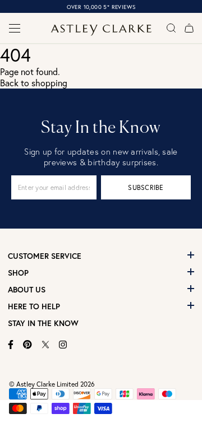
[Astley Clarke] (101, 30)
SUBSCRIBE (145, 187)
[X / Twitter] (45, 344)
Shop (18, 273)
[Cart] (189, 28)
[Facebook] (11, 344)
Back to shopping (33, 83)
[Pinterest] (27, 344)
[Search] (171, 28)
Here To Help (34, 306)
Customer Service (44, 256)
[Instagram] (63, 344)
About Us (26, 290)
